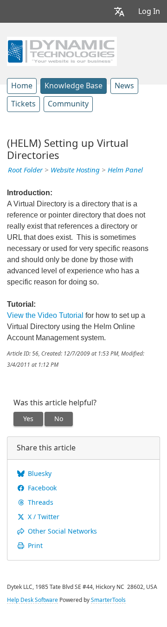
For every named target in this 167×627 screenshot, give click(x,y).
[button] (119, 11)
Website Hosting (75, 170)
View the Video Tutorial (45, 315)
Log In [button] (149, 11)
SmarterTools (108, 600)
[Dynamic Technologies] (62, 50)
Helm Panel (125, 170)
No (58, 418)
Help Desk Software (32, 600)
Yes (28, 418)
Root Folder (25, 170)
